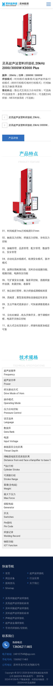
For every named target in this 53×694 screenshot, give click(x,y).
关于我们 (34, 583)
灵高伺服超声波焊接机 (17, 598)
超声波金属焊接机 (14, 623)
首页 (7, 573)
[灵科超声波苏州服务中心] (16, 4)
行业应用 (34, 578)
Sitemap (9, 588)
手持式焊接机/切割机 (16, 628)
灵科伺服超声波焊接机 (17, 608)
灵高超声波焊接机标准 (17, 603)
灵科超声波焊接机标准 (17, 613)
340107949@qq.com (24, 654)
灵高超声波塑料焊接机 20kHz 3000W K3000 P (28, 126)
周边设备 (10, 578)
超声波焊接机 (37, 573)
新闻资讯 (10, 583)
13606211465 (22, 647)
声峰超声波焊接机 (14, 618)
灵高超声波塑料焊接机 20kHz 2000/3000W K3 (24, 118)
